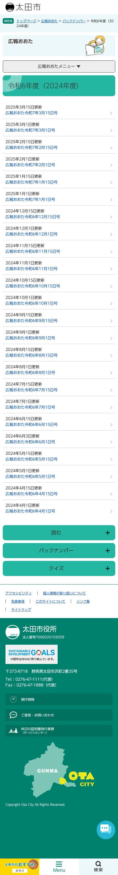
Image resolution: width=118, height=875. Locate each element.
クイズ (56, 568)
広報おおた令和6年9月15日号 (31, 321)
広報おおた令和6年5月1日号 (30, 476)
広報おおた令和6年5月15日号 (31, 459)
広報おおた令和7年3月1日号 (30, 130)
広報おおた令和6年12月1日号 (31, 234)
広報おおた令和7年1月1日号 (30, 199)
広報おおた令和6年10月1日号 (31, 303)
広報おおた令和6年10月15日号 (32, 286)
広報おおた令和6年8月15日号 (31, 355)
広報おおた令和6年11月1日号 (31, 269)
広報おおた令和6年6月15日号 (31, 425)
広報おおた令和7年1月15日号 (31, 182)
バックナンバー (74, 21)
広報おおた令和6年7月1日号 (30, 407)
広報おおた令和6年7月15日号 (31, 390)
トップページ (26, 21)
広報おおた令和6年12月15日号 (32, 217)
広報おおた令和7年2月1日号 (30, 165)
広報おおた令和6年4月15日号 (31, 494)
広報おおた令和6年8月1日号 (30, 373)
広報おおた (49, 21)
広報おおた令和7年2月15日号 (31, 147)
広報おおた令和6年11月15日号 (32, 251)
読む (56, 532)
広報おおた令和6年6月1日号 (30, 442)
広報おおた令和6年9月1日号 (30, 338)
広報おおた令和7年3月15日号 (31, 113)
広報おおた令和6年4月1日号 (30, 511)
